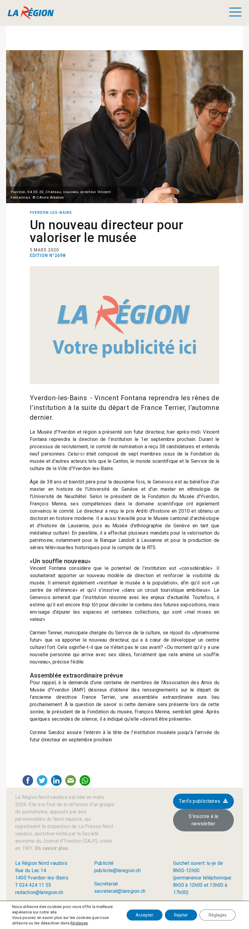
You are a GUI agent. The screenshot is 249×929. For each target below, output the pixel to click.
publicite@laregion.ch (117, 870)
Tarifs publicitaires (199, 801)
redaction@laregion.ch (39, 892)
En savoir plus (51, 848)
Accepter (144, 915)
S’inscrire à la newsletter (203, 820)
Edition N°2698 (48, 255)
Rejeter (181, 915)
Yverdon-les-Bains (51, 212)
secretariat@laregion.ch (119, 891)
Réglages (79, 923)
